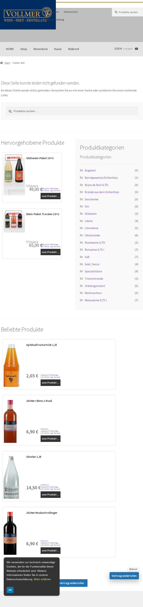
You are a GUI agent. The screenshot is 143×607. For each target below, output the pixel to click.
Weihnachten (93, 293)
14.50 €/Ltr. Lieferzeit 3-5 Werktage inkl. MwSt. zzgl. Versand (50, 487)
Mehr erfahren (42, 579)
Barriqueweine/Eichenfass (101, 177)
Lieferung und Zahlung (52, 19)
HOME (10, 49)
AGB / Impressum (49, 11)
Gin (87, 206)
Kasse (58, 49)
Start (7, 63)
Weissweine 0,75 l (96, 300)
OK (10, 590)
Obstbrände (92, 235)
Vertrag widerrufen (71, 583)
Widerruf (73, 49)
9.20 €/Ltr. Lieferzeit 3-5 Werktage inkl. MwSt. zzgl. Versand (50, 431)
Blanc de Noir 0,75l (96, 185)
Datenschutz (71, 11)
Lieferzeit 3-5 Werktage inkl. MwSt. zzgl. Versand (50, 189)
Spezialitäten (93, 271)
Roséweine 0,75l (95, 242)
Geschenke (91, 199)
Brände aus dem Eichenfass (102, 192)
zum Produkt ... (50, 196)
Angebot (90, 170)
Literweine (91, 228)
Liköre (89, 221)
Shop (23, 49)
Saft (87, 257)
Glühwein (91, 213)
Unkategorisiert (95, 286)
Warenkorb (41, 49)
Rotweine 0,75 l (94, 249)
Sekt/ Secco (92, 264)
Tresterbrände (94, 278)
